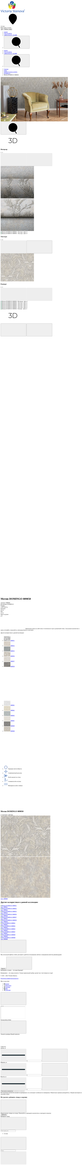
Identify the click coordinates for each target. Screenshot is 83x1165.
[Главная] (13, 12)
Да (2, 29)
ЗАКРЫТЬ (3, 1114)
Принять (3, 968)
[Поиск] (17, 42)
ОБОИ (6, 32)
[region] (41, 206)
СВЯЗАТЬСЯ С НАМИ (10, 35)
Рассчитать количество (7, 1091)
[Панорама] (13, 146)
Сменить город (8, 29)
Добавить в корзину (19, 1091)
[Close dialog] (13, 998)
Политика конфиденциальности (9, 978)
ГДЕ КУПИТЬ (8, 33)
